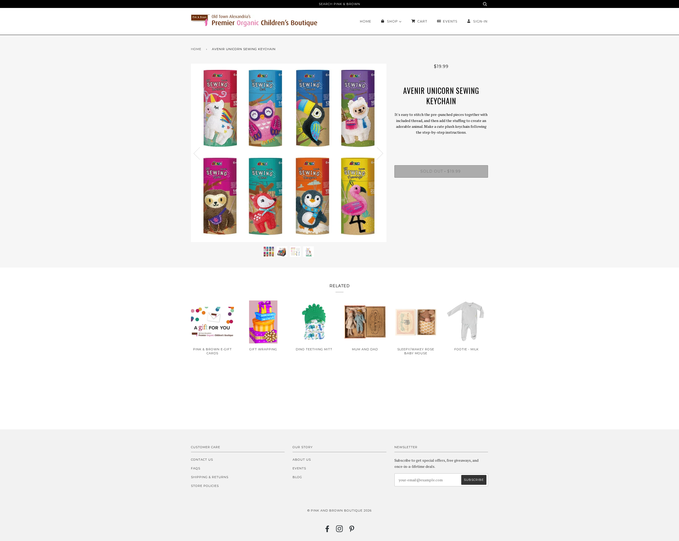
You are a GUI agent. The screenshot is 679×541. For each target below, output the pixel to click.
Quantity (441, 143)
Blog (297, 477)
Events (299, 468)
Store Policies (205, 486)
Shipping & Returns (209, 477)
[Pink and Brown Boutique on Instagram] (339, 530)
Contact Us (202, 459)
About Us (302, 459)
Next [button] (376, 153)
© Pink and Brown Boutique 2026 (339, 510)
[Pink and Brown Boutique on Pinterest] (351, 530)
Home (196, 49)
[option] (288, 153)
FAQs (195, 468)
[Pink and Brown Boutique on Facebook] (327, 530)
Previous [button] (200, 153)
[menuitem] (365, 21)
